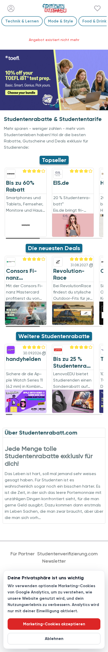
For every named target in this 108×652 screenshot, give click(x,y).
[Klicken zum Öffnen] (54, 80)
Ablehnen (54, 638)
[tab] (51, 105)
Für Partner (22, 553)
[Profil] (10, 8)
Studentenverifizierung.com (67, 553)
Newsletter (54, 561)
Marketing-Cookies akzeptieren (54, 624)
